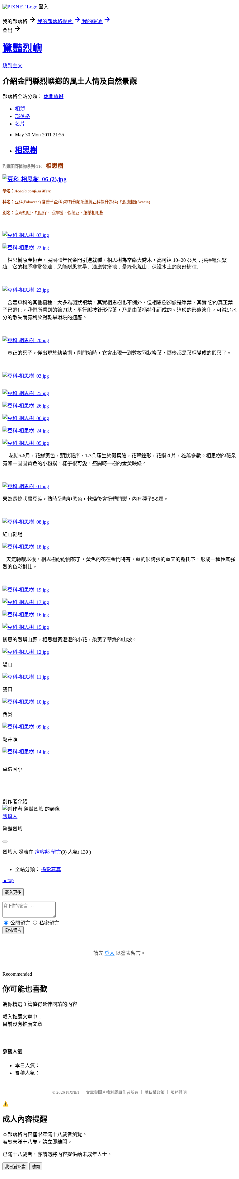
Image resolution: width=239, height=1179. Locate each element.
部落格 (22, 116)
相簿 (20, 108)
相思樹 (26, 150)
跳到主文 (12, 65)
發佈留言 (13, 930)
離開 (36, 1166)
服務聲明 (179, 1092)
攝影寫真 (51, 869)
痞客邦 (42, 852)
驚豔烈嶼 (22, 48)
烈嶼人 (9, 816)
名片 (20, 123)
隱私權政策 (154, 1092)
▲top (8, 880)
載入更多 (13, 892)
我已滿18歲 (15, 1166)
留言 (56, 852)
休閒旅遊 (53, 96)
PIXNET (73, 1092)
